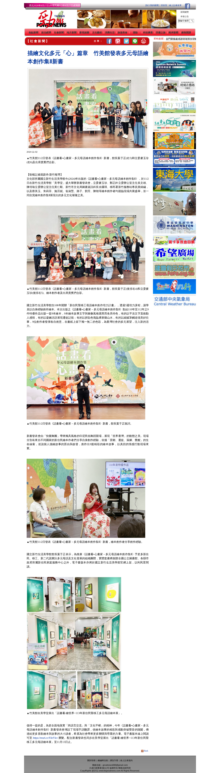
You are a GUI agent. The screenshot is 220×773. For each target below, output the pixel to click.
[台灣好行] (174, 292)
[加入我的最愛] (152, 5)
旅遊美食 (122, 32)
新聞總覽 (184, 12)
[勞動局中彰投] (174, 166)
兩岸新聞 (173, 32)
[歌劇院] (174, 94)
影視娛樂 (84, 32)
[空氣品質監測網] (174, 307)
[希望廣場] (174, 260)
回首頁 (164, 5)
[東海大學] (174, 190)
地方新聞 (71, 32)
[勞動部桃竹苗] (174, 130)
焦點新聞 (33, 32)
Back (146, 751)
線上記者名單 (175, 5)
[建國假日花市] (174, 277)
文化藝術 (97, 32)
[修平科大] (174, 214)
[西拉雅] (174, 112)
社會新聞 (59, 32)
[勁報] (50, 27)
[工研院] (174, 76)
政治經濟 (46, 32)
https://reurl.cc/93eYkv (45, 737)
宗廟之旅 (161, 32)
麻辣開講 (186, 32)
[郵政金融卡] (174, 245)
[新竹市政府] (174, 148)
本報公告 (184, 16)
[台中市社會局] (174, 58)
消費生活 (110, 32)
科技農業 (148, 32)
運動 (135, 32)
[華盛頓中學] (174, 232)
